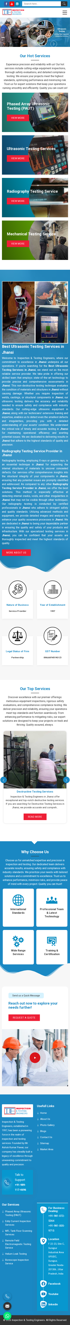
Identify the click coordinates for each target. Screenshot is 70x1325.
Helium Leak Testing (16, 1253)
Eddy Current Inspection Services (18, 1223)
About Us (45, 1118)
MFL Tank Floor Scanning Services (18, 1232)
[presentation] (3, 780)
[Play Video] (35, 1057)
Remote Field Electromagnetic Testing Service (18, 1244)
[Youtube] (11, 3)
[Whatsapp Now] (7, 1316)
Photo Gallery (47, 1124)
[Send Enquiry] (7, 1306)
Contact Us (46, 1137)
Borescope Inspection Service (17, 1261)
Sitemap (44, 1143)
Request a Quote (24, 1017)
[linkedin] (17, 3)
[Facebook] (6, 3)
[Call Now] (7, 1296)
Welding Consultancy (35, 791)
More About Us (16, 552)
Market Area (46, 1149)
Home (43, 1112)
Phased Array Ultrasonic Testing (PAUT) (18, 1213)
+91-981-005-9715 (56, 1228)
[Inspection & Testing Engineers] (18, 12)
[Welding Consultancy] (35, 760)
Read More (35, 816)
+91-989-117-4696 (20, 1187)
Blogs (43, 1131)
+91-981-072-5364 (56, 1218)
